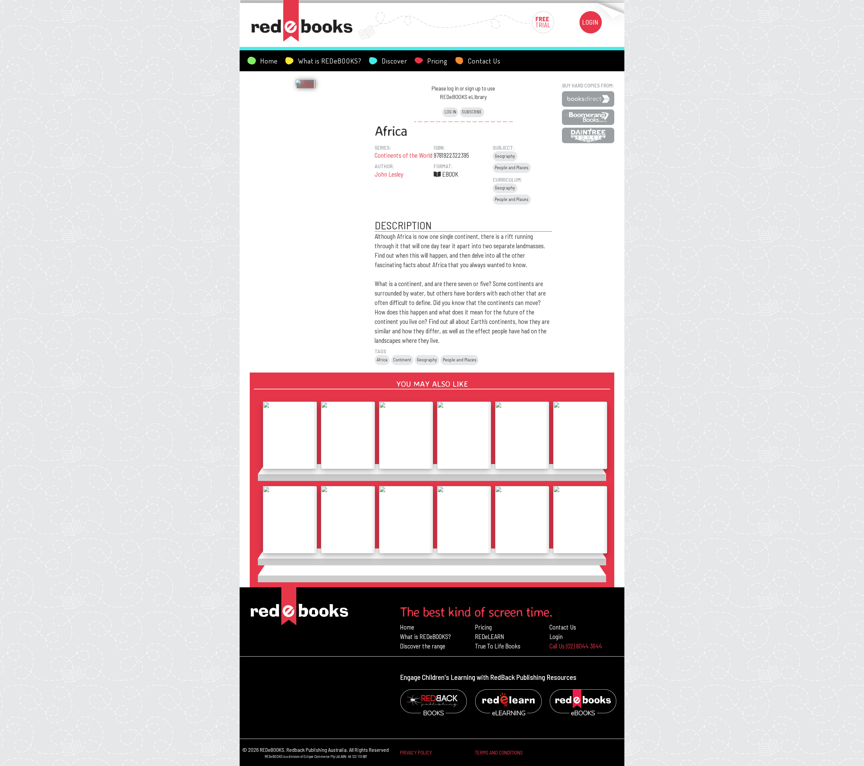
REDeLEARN (489, 636)
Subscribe (472, 111)
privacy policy (416, 752)
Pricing (483, 627)
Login (556, 636)
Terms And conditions (499, 752)
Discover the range (422, 646)
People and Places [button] (512, 167)
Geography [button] (505, 156)
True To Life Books (497, 646)
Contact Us (562, 627)
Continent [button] (402, 359)
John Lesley (389, 174)
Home (407, 627)
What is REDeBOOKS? (425, 636)
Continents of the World (403, 155)
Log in (450, 111)
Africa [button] (382, 359)
